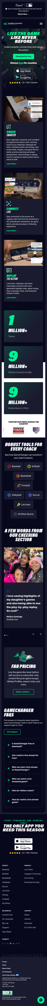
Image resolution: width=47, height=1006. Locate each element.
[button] (41, 24)
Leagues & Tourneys (32, 874)
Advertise (28, 923)
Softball (5, 874)
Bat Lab (5, 923)
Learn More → (12, 164)
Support (5, 927)
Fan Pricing (28, 878)
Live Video (28, 869)
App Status (6, 932)
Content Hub (7, 915)
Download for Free (23, 56)
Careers (27, 919)
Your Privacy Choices (9, 975)
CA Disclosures (7, 972)
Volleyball (6, 882)
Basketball (6, 878)
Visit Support (12, 732)
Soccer (5, 886)
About (26, 915)
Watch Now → (23, 14)
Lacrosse (6, 890)
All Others (6, 903)
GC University (7, 919)
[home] (13, 23)
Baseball (5, 869)
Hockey (5, 895)
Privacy (4, 962)
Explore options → (23, 692)
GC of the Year (30, 927)
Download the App (31, 882)
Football (5, 899)
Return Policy (6, 968)
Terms (4, 965)
